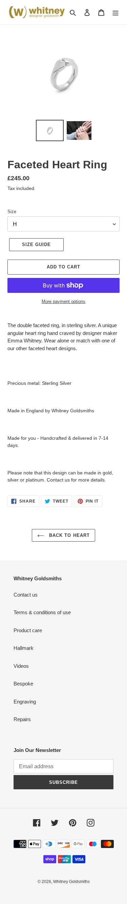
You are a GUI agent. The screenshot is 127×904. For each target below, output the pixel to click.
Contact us (26, 595)
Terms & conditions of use (42, 612)
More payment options (63, 301)
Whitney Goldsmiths (71, 881)
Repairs (22, 719)
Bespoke (23, 683)
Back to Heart (68, 535)
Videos (21, 666)
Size (11, 211)
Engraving (25, 701)
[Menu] (115, 12)
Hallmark (24, 648)
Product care (28, 630)
